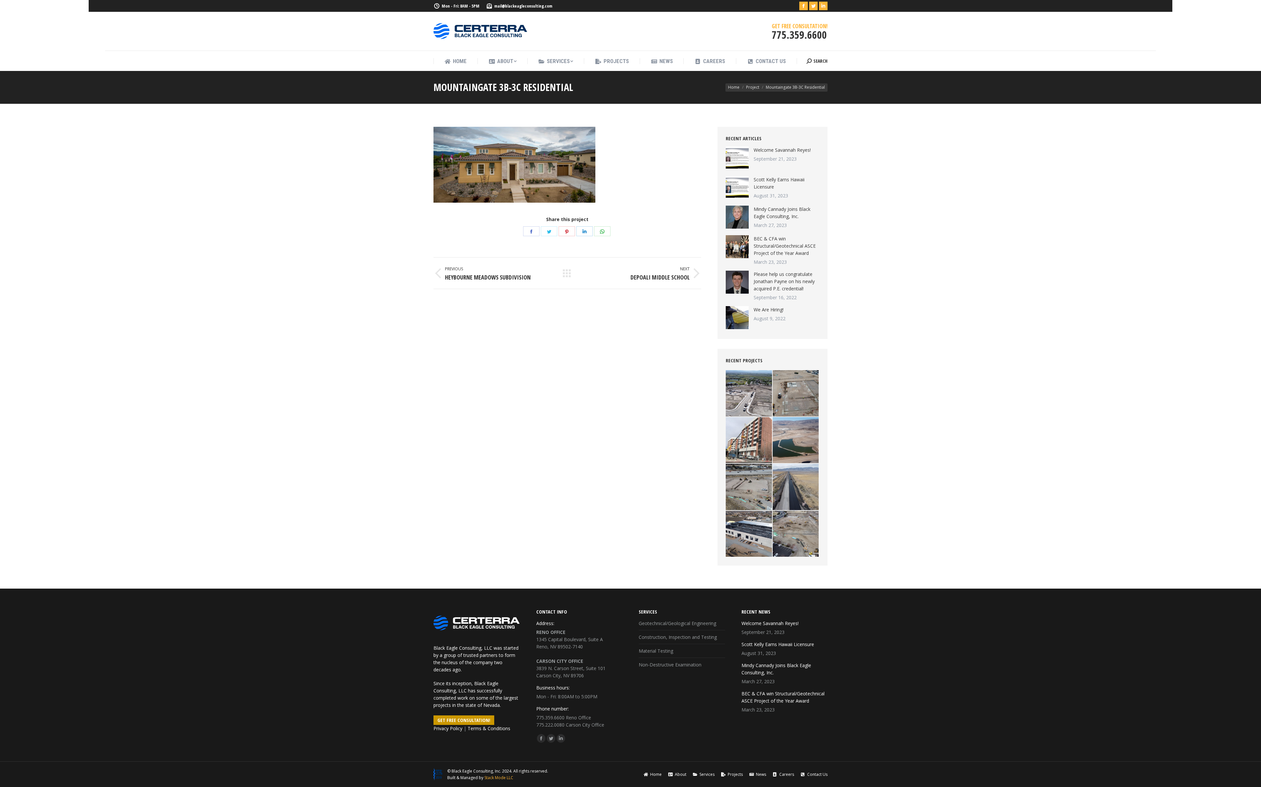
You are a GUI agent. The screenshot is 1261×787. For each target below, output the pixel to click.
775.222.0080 (550, 725)
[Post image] (737, 157)
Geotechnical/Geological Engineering (677, 623)
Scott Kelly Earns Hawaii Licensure (779, 183)
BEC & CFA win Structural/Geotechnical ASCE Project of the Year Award (785, 246)
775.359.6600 (550, 717)
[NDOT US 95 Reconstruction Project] (796, 487)
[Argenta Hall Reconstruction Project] (749, 440)
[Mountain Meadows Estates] (749, 393)
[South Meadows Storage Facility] (749, 487)
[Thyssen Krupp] (796, 393)
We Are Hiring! (769, 309)
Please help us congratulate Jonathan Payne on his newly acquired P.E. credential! (784, 281)
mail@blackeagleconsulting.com (523, 6)
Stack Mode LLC (498, 777)
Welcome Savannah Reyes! (782, 150)
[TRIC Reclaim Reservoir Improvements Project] (796, 440)
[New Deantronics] (749, 534)
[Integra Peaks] (796, 534)
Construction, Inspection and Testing (678, 637)
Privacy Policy (447, 728)
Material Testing (656, 651)
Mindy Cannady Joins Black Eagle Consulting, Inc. (782, 212)
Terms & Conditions (489, 728)
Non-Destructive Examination (670, 665)
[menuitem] (455, 61)
